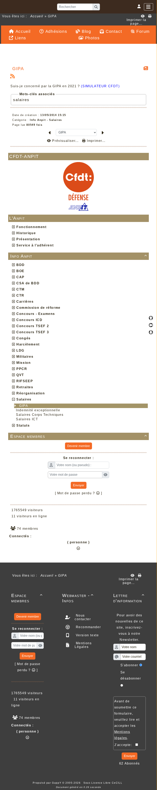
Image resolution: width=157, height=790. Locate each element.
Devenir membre (78, 446)
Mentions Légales (83, 645)
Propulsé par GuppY (47, 782)
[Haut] (151, 318)
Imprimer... (95, 140)
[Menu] (148, 6)
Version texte (87, 635)
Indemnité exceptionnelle (38, 410)
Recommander (88, 627)
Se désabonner (130, 675)
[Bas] (151, 332)
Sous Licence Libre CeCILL (103, 782)
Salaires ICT (27, 419)
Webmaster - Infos (77, 598)
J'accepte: (125, 745)
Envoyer (78, 485)
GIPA (24, 405)
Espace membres (78, 436)
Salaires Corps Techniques (40, 414)
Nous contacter (83, 617)
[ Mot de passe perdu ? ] (78, 493)
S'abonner (129, 665)
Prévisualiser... (65, 140)
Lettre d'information (129, 598)
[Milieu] (151, 325)
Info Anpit (78, 256)
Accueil (36, 16)
